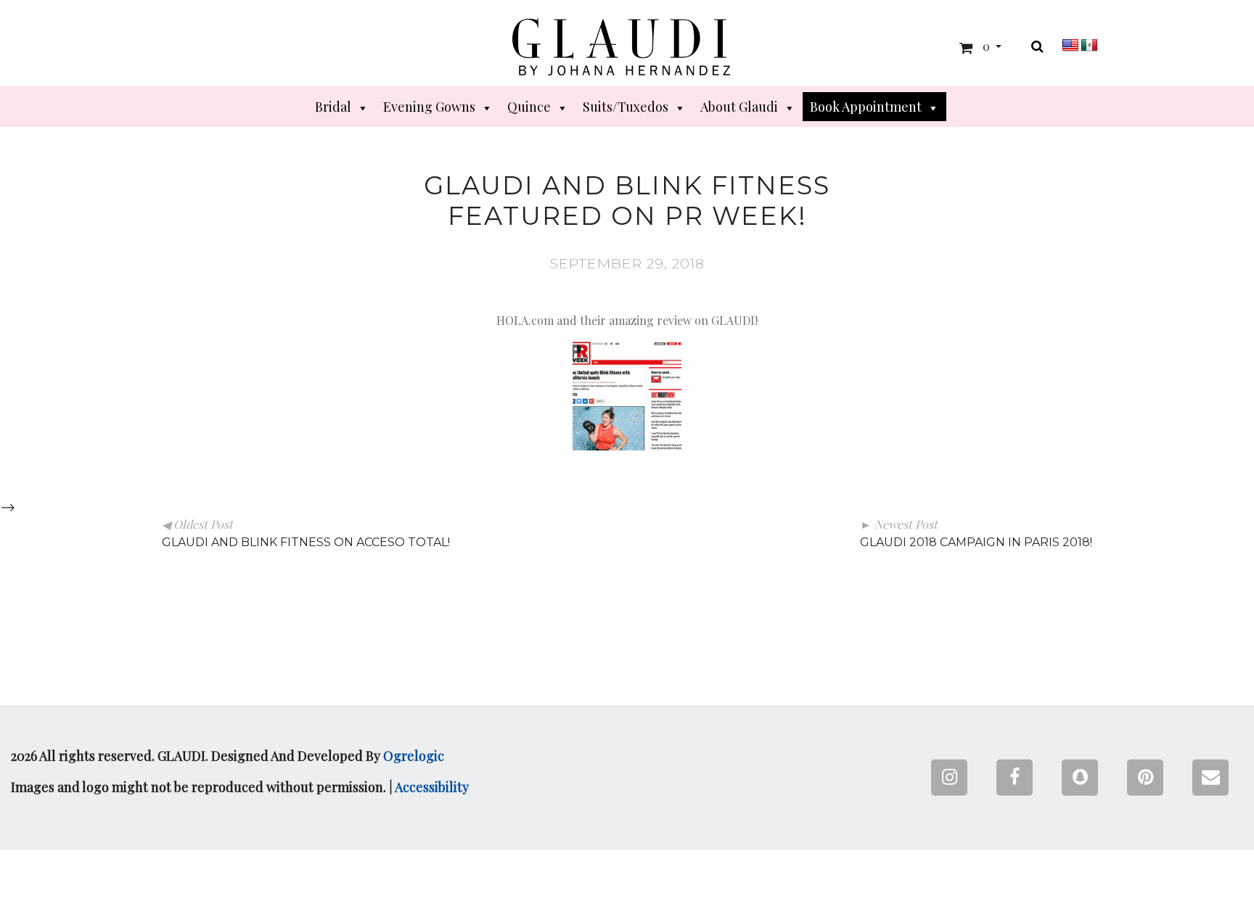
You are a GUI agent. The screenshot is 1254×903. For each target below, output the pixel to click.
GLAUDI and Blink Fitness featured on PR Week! (627, 200)
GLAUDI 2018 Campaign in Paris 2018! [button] (976, 542)
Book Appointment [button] (866, 106)
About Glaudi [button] (739, 106)
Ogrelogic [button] (413, 755)
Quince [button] (529, 106)
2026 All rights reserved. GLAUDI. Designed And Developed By (227, 755)
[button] (621, 47)
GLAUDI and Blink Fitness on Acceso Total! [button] (306, 542)
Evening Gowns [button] (429, 106)
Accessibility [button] (432, 787)
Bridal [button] (333, 106)
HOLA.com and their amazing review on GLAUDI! (627, 320)
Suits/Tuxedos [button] (625, 106)
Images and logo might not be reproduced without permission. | (240, 787)
